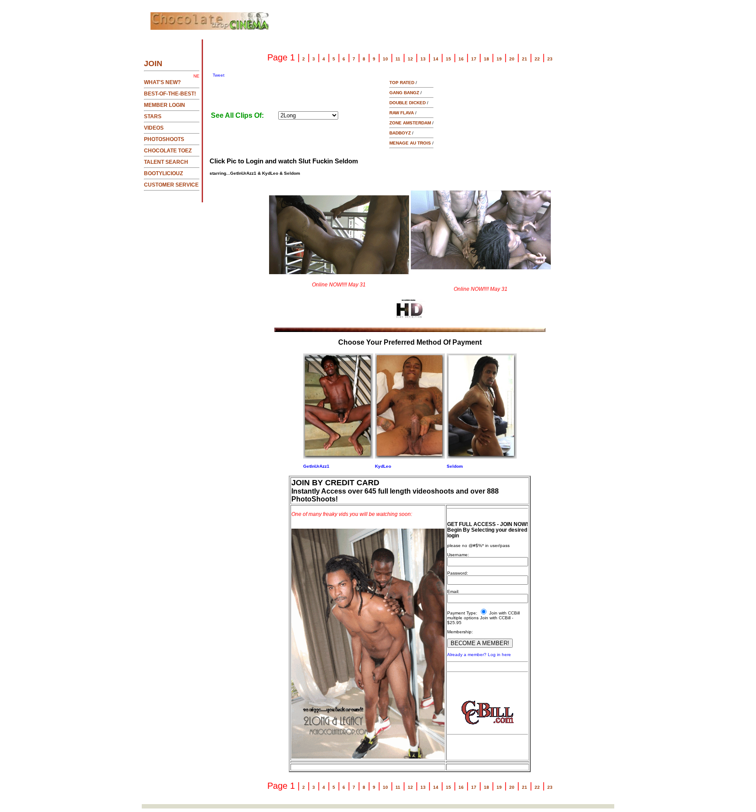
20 (511, 58)
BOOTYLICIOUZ (163, 173)
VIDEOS (154, 128)
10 (385, 58)
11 (398, 58)
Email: (453, 591)
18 (486, 58)
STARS (152, 116)
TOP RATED (401, 82)
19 (499, 58)
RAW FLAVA (401, 112)
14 (435, 58)
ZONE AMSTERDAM (410, 122)
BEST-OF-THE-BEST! (170, 94)
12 (410, 58)
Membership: (460, 631)
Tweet (218, 75)
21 (524, 58)
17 (473, 58)
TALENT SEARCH (166, 162)
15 (448, 58)
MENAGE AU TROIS (410, 143)
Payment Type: (462, 613)
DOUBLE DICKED (407, 102)
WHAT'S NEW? (162, 82)
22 (537, 58)
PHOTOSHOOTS (164, 139)
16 (461, 58)
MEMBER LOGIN (164, 105)
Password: (457, 573)
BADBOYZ (400, 133)
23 (550, 58)
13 (423, 58)
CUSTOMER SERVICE (171, 185)
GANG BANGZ (404, 92)
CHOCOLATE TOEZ (168, 151)
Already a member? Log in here (479, 654)
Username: (458, 554)
